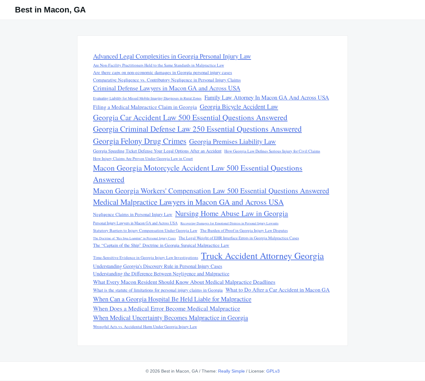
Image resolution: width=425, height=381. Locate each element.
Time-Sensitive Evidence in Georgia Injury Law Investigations (145, 257)
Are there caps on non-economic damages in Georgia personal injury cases (162, 72)
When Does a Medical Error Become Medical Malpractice (166, 308)
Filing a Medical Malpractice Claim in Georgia (145, 107)
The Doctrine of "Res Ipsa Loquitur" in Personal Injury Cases (134, 238)
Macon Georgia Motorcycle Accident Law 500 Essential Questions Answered (197, 173)
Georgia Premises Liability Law (232, 141)
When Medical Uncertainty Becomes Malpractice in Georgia (170, 317)
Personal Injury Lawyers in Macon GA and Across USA (135, 222)
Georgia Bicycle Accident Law (239, 106)
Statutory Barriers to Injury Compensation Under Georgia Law (145, 230)
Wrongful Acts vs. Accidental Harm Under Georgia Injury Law (145, 326)
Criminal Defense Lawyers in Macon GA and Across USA (167, 88)
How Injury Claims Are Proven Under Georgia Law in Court (143, 158)
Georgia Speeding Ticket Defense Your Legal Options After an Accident (157, 151)
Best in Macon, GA (50, 9)
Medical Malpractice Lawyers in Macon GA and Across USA (188, 201)
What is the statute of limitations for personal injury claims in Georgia (158, 290)
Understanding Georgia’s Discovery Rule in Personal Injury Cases (157, 266)
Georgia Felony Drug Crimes (139, 140)
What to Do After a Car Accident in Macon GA (278, 289)
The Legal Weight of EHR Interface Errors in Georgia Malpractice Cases (239, 238)
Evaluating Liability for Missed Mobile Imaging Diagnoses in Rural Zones (147, 98)
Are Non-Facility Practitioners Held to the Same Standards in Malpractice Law (158, 65)
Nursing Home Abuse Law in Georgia (231, 213)
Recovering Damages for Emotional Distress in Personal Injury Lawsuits (229, 223)
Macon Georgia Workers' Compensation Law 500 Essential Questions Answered (211, 190)
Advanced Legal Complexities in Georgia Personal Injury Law (172, 56)
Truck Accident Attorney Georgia (262, 255)
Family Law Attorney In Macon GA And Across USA (266, 97)
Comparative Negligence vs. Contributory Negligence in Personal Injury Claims (167, 80)
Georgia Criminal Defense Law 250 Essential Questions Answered (197, 128)
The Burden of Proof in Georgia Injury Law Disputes (244, 230)
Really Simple (231, 371)
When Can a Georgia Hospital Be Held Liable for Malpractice (172, 298)
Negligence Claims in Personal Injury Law (132, 214)
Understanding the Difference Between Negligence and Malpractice (161, 273)
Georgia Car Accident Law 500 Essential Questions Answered (190, 117)
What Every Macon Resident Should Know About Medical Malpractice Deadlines (184, 281)
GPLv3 (273, 371)
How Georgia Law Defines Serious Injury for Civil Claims (272, 151)
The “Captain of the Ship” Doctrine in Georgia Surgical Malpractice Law (161, 245)
